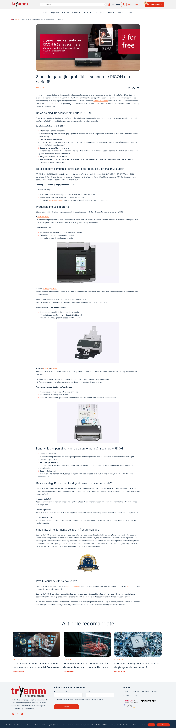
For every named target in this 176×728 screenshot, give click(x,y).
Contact (130, 12)
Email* (88, 692)
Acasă (45, 12)
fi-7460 (46, 368)
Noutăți (17, 19)
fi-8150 (46, 289)
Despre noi (55, 12)
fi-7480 (54, 368)
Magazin (65, 12)
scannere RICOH (72, 586)
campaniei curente (101, 101)
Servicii (154, 691)
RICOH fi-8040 (43, 217)
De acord (151, 725)
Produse (145, 691)
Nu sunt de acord (163, 725)
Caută (104, 4)
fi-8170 (54, 289)
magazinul (131, 586)
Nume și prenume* (60, 692)
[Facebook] (13, 714)
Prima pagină (12, 19)
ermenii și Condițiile (55, 200)
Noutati (121, 12)
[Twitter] (17, 714)
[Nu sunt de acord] (173, 725)
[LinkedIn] (22, 714)
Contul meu (115, 4)
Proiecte (111, 12)
